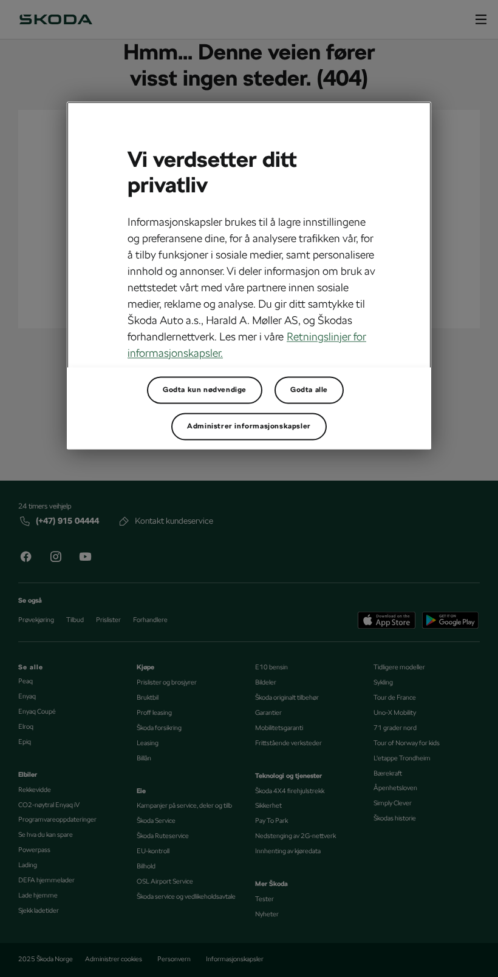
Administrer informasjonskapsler (249, 426)
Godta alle (309, 390)
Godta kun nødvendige (205, 390)
